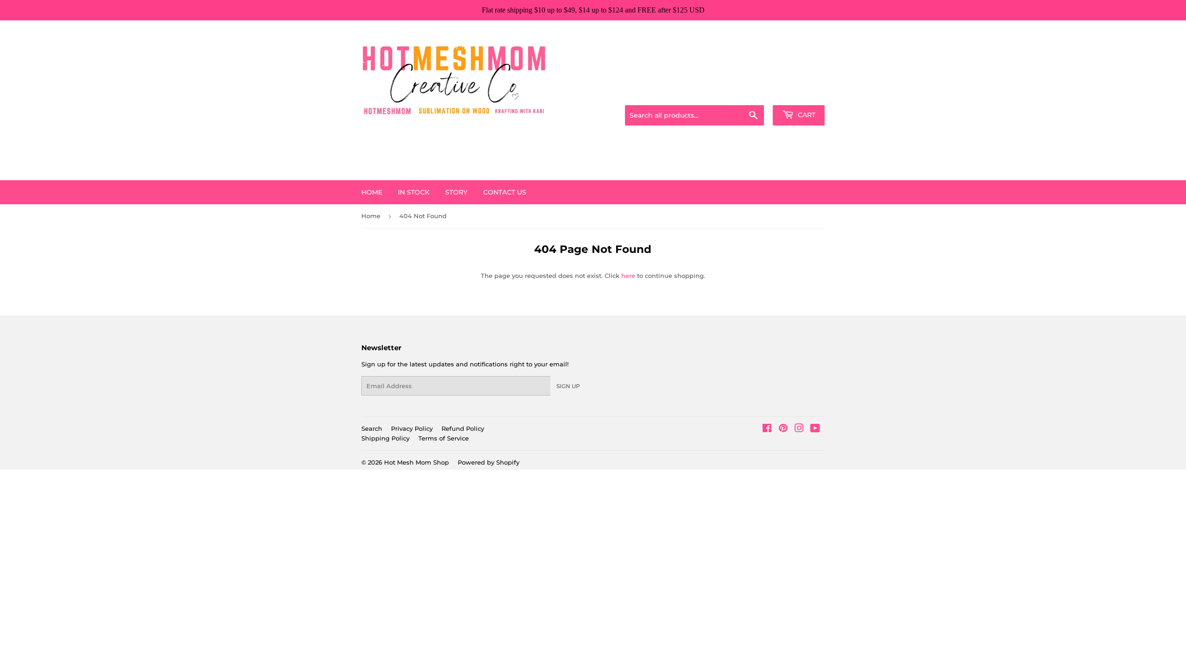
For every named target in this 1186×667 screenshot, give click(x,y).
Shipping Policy (385, 438)
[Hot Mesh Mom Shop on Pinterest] (783, 429)
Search (371, 428)
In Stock (413, 192)
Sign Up (568, 386)
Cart (805, 115)
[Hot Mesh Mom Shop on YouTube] (815, 429)
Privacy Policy (412, 428)
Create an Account (799, 93)
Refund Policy (463, 428)
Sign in (751, 93)
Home (371, 192)
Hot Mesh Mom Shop (416, 462)
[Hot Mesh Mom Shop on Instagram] (799, 429)
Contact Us (504, 192)
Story (456, 192)
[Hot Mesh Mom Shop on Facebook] (767, 429)
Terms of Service (443, 438)
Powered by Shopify (488, 462)
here (628, 275)
